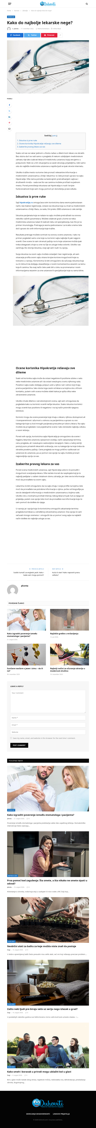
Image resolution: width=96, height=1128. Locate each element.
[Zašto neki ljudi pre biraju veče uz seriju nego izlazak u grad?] (48, 982)
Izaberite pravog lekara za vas (31, 146)
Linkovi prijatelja (61, 1114)
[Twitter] (9, 111)
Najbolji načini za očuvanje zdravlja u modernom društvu (67, 669)
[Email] (9, 128)
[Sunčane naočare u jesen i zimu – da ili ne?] (26, 654)
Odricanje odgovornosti (38, 1114)
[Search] (86, 3)
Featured (11, 941)
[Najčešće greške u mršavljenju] (69, 620)
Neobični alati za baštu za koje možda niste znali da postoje (41, 946)
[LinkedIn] (9, 117)
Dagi (8, 950)
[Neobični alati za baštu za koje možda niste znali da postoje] (48, 920)
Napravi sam (12, 876)
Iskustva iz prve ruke (27, 140)
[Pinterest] (9, 122)
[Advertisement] (53, 113)
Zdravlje (11, 17)
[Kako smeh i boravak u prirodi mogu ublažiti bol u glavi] (48, 1045)
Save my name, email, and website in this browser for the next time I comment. (44, 738)
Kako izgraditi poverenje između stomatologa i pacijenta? (22, 634)
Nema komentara (43, 29)
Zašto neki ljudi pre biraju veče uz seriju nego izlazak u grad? (42, 1009)
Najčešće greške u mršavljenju (64, 633)
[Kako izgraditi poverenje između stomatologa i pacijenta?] (26, 620)
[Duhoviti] (48, 4)
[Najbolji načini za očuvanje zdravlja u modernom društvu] (69, 654)
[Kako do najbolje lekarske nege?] (48, 66)
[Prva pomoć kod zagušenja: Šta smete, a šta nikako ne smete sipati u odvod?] (48, 854)
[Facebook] (9, 105)
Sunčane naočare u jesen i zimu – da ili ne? (25, 669)
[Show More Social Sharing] (60, 35)
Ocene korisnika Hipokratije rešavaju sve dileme (39, 143)
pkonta (16, 29)
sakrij (54, 136)
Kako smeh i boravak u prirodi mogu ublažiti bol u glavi (39, 1071)
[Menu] (9, 3)
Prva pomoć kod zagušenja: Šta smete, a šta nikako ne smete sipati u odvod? (47, 882)
